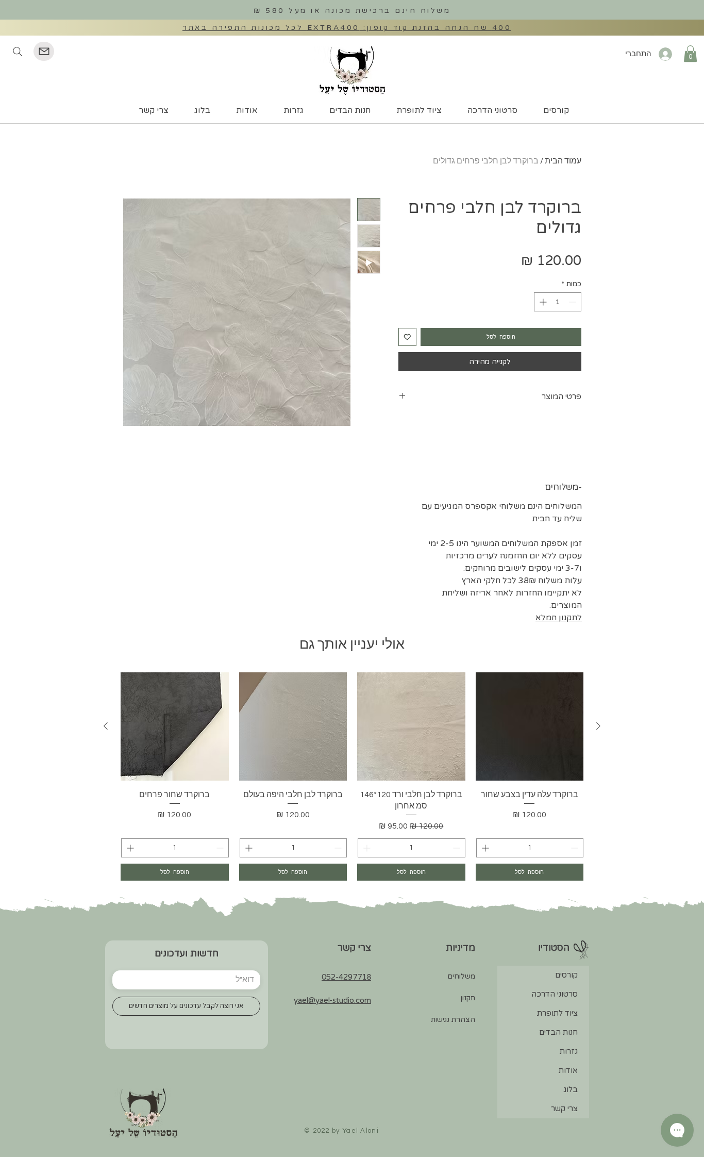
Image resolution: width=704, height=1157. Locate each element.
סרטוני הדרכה (554, 994)
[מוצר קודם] (598, 726)
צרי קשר (564, 1108)
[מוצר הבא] (105, 726)
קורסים (566, 975)
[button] (690, 53)
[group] (352, 776)
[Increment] (541, 302)
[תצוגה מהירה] (530, 726)
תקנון (468, 998)
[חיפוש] (17, 51)
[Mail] (43, 51)
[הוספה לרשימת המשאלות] (407, 337)
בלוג (570, 1089)
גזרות (569, 1051)
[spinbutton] (557, 302)
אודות (568, 1070)
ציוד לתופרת (557, 1013)
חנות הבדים (558, 1032)
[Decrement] (573, 302)
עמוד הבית (563, 161)
